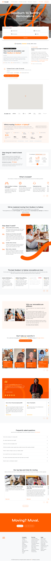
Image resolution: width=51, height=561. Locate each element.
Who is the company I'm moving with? (10, 436)
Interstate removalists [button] (23, 1)
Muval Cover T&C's (44, 542)
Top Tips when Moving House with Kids (35, 487)
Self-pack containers (35, 545)
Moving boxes (34, 551)
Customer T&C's (44, 540)
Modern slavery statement (43, 550)
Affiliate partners (25, 542)
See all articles (25, 505)
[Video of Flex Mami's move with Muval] (43, 358)
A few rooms (37, 30)
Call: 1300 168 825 (29, 526)
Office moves (33, 548)
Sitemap (23, 551)
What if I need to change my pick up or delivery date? (13, 450)
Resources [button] (30, 1)
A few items (15, 34)
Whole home (14, 30)
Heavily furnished (44, 161)
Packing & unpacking (35, 549)
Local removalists (34, 538)
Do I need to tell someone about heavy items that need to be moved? (16, 457)
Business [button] (35, 1)
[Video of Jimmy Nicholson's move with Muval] (7, 358)
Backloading (33, 550)
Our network (24, 540)
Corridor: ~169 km (7, 62)
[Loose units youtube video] (25, 282)
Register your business (24, 539)
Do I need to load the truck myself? (9, 440)
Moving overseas (34, 540)
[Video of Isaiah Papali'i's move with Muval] (19, 358)
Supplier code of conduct (44, 547)
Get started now (25, 214)
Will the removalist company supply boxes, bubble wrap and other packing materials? (18, 447)
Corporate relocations (35, 543)
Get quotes (46, 1)
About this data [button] (25, 62)
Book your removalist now (25, 340)
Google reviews (40, 338)
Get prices (25, 37)
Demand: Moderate (17, 62)
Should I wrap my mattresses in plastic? (10, 460)
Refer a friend (24, 546)
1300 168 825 (41, 1)
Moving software (25, 550)
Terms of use (43, 538)
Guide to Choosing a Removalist (14, 487)
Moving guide (24, 545)
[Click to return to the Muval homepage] (5, 1)
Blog (23, 549)
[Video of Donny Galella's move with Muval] (31, 358)
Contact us (24, 548)
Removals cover (34, 542)
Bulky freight (33, 546)
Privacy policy (43, 543)
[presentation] (44, 196)
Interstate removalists (35, 539)
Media (23, 543)
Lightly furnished (30, 161)
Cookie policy (43, 544)
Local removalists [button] (14, 1)
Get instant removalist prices (10, 75)
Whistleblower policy (44, 545)
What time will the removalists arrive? (10, 443)
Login (23, 552)
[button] (25, 96)
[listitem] (8, 135)
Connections (33, 544)
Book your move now (41, 126)
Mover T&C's (43, 539)
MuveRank (24, 544)
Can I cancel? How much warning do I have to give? (12, 454)
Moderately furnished (37, 161)
